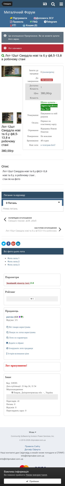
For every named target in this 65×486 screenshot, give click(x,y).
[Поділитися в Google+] (13, 243)
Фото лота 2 (14, 261)
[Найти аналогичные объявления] (3, 55)
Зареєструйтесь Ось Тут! (49, 107)
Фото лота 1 (14, 258)
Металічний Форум (19, 12)
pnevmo (10, 317)
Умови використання (36, 474)
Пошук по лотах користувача (21, 332)
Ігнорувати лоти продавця (20, 348)
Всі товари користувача (19, 327)
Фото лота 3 (14, 264)
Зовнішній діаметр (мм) (18, 283)
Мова (32, 432)
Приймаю (33, 481)
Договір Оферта (33, 449)
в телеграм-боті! (48, 145)
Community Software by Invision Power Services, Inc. (32, 436)
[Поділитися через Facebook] (8, 243)
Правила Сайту (32, 446)
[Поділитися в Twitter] (4, 243)
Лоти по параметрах (18, 338)
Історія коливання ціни (18, 354)
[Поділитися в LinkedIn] (18, 243)
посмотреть (48, 72)
